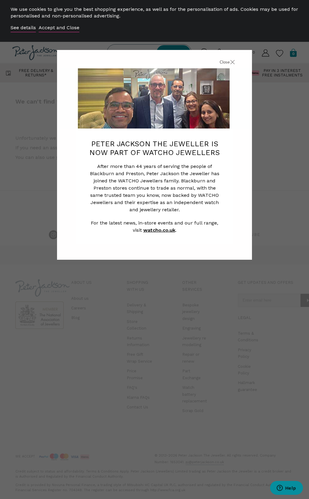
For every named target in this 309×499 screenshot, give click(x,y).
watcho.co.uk (159, 230)
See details (23, 27)
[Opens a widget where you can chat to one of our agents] (286, 488)
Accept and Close (59, 27)
